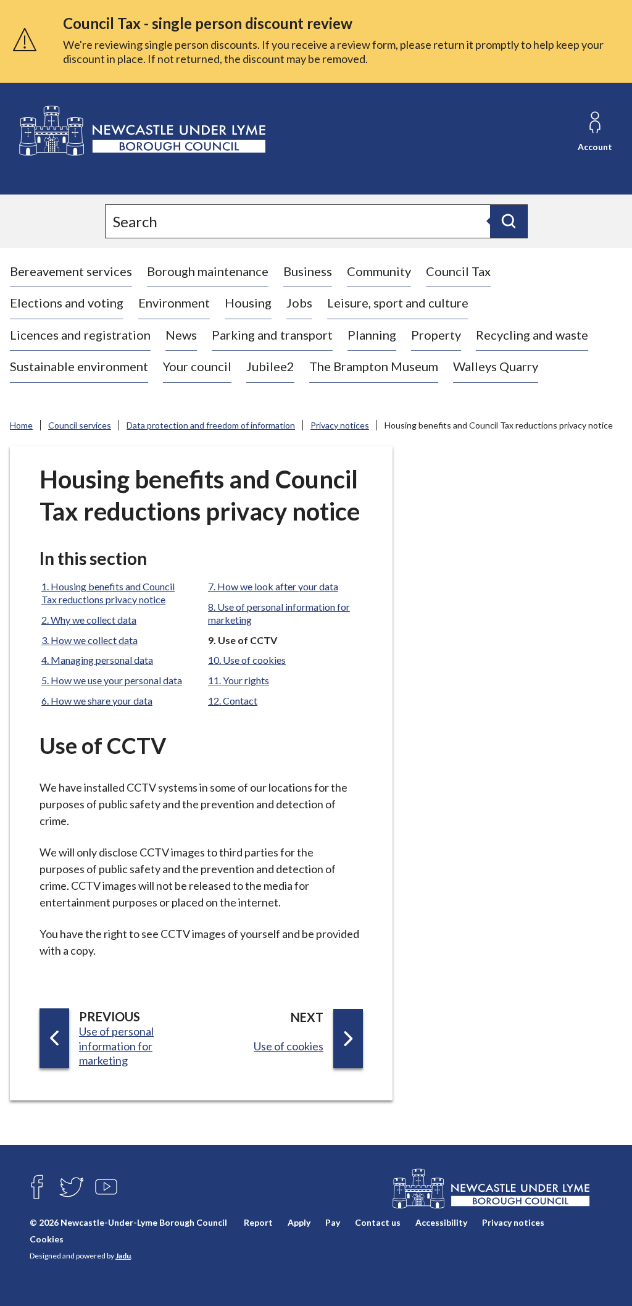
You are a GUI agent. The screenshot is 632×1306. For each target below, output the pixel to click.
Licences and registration (80, 334)
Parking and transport (272, 334)
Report (258, 1222)
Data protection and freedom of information (211, 425)
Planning (371, 334)
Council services (79, 425)
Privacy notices (339, 425)
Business (307, 271)
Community (379, 271)
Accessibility (441, 1222)
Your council (197, 366)
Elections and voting (66, 302)
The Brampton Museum (373, 366)
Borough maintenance (207, 271)
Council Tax (458, 271)
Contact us (378, 1222)
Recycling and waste (532, 334)
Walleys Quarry (495, 366)
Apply (299, 1222)
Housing (248, 302)
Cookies (47, 1239)
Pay (332, 1222)
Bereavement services (71, 271)
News (181, 334)
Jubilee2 (270, 366)
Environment (174, 302)
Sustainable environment (79, 366)
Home (21, 425)
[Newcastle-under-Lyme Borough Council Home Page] (141, 131)
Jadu (123, 1255)
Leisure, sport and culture (397, 302)
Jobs (299, 302)
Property (436, 334)
